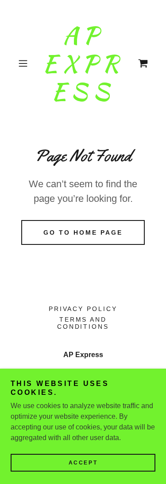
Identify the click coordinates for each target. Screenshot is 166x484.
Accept (83, 463)
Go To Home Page (83, 232)
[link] (83, 63)
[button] (24, 63)
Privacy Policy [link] (83, 308)
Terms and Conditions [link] (83, 323)
